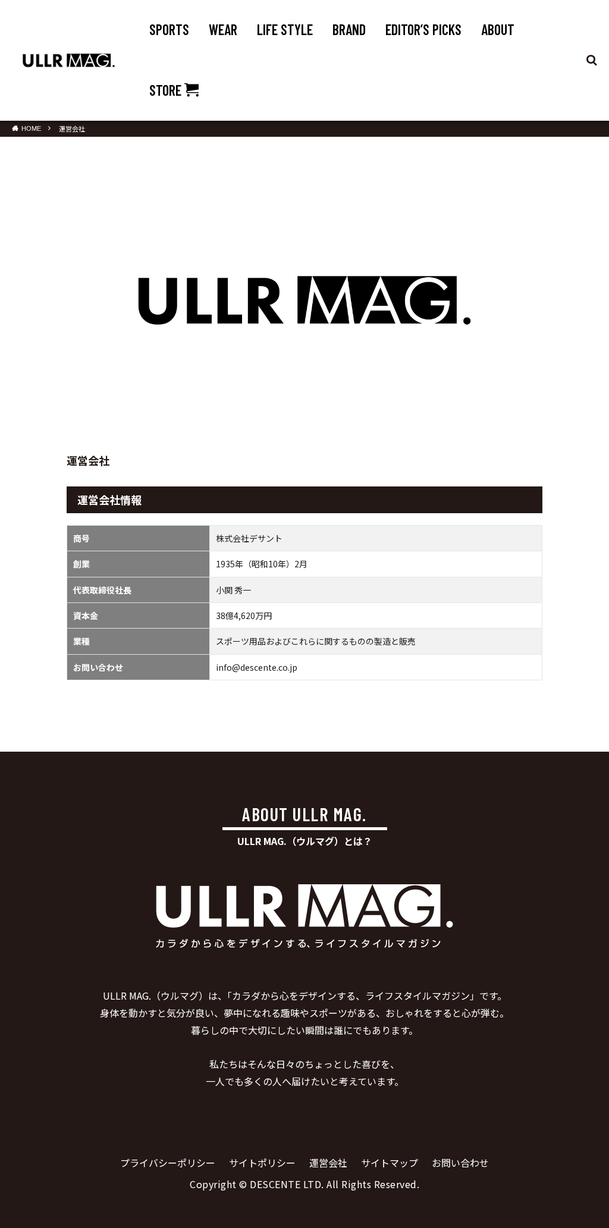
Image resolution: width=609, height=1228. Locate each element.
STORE (166, 90)
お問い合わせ (460, 1162)
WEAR (223, 29)
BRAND (349, 29)
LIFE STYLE (285, 29)
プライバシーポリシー (167, 1162)
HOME (31, 128)
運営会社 (72, 128)
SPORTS (169, 29)
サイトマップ (389, 1162)
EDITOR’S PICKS (423, 29)
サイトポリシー (262, 1162)
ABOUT (497, 29)
